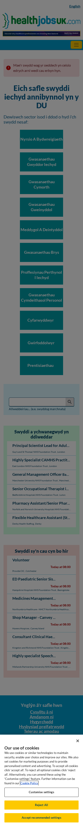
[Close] (78, 741)
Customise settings (41, 792)
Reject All (41, 805)
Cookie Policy (29, 783)
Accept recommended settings (41, 817)
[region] (41, 780)
